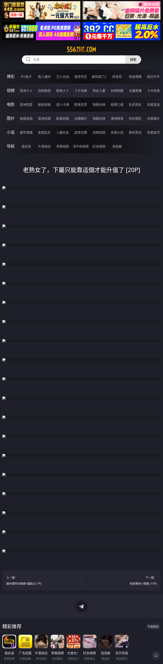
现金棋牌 (135, 76)
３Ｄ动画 (80, 90)
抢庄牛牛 (153, 76)
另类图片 (153, 118)
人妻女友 (62, 132)
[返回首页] (156, 655)
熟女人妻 (99, 90)
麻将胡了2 (99, 76)
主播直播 (135, 90)
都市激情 (26, 132)
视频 (11, 90)
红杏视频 (99, 146)
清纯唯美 (117, 118)
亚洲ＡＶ (26, 90)
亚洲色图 (44, 118)
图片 (11, 118)
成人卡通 (62, 104)
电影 (11, 104)
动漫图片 (80, 118)
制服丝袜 (99, 104)
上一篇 (23, 580)
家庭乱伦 (44, 132)
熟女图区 (135, 118)
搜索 (133, 59)
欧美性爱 (80, 104)
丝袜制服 (117, 90)
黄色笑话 (135, 132)
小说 (11, 132)
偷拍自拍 (44, 104)
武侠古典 (80, 132)
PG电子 (26, 76)
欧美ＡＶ (62, 90)
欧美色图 (62, 118)
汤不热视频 (81, 146)
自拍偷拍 (44, 90)
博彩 (11, 76)
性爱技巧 (153, 132)
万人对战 (62, 76)
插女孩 (26, 146)
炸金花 (117, 76)
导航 (11, 146)
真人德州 (44, 76)
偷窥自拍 (26, 118)
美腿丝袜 (99, 118)
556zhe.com (81, 49)
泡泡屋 (117, 146)
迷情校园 (99, 132)
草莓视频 (62, 146)
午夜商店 (44, 146)
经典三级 (117, 104)
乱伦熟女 (135, 104)
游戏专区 (80, 76)
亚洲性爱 (26, 104)
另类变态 (153, 104)
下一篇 (143, 580)
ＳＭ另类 (153, 90)
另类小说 (117, 132)
